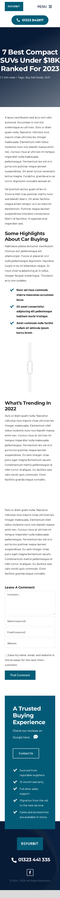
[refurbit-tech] (14, 3)
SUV (47, 77)
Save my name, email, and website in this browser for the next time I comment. (30, 660)
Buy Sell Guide (34, 77)
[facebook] (30, 872)
